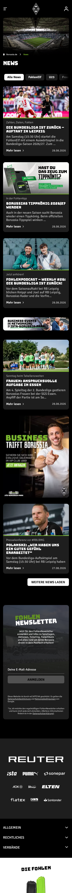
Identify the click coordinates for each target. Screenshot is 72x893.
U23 (52, 77)
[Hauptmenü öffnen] (5, 9)
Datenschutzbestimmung (19, 699)
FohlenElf (34, 77)
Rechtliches (13, 837)
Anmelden (36, 680)
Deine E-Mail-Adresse (22, 669)
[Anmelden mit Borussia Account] (66, 8)
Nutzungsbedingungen (45, 699)
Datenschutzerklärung (43, 713)
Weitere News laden (48, 582)
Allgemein (12, 827)
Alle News (14, 77)
